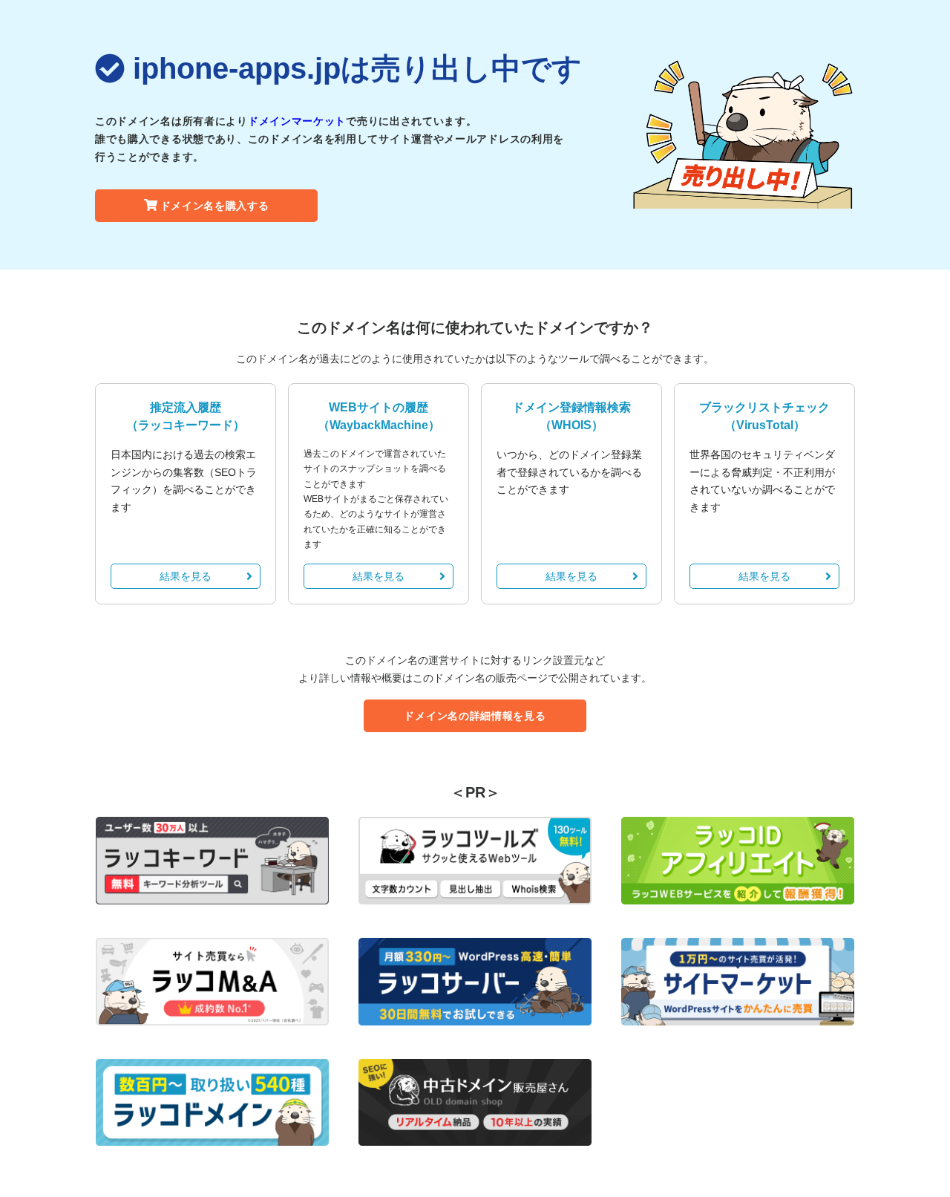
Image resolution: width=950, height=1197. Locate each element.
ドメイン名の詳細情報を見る (475, 716)
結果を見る (186, 576)
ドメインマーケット (297, 121)
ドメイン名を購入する (214, 206)
